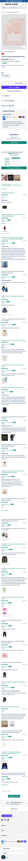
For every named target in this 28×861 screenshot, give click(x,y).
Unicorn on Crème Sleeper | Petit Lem (16, 340)
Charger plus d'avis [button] (14, 796)
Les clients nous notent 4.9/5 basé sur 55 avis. (12, 152)
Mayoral (3, 51)
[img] (14, 153)
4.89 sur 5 (17, 153)
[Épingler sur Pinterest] (12, 105)
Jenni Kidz (6, 857)
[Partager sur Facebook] (10, 105)
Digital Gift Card (11, 192)
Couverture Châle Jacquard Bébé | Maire (12, 12)
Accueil (2, 12)
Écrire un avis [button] (14, 142)
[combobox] (14, 7)
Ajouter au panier (18, 83)
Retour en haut (14, 808)
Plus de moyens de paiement (14, 90)
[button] (25, 4)
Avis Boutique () (17, 185)
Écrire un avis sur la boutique (14, 168)
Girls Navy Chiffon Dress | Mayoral (15, 387)
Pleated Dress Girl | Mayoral (13, 706)
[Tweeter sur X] (7, 105)
